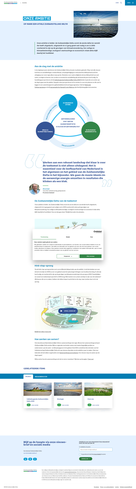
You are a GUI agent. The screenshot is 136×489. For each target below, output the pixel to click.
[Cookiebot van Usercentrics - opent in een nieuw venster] (95, 232)
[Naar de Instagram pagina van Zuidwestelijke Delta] (35, 459)
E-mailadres (84, 446)
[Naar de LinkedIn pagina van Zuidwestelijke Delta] (25, 459)
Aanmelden (84, 459)
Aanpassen (67, 256)
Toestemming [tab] (44, 237)
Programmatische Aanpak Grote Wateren (62, 87)
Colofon (117, 487)
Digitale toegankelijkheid (126, 487)
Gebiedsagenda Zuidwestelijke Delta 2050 (67, 80)
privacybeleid (97, 454)
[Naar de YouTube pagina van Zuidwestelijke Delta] (30, 459)
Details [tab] (68, 237)
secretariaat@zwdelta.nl (30, 453)
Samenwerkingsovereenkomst (69, 353)
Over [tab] (91, 237)
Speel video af (69, 311)
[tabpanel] (68, 403)
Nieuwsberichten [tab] (41, 377)
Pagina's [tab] (28, 377)
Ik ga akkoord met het (93, 454)
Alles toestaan (90, 256)
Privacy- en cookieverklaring (107, 487)
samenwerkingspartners (70, 472)
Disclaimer (96, 487)
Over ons (90, 359)
